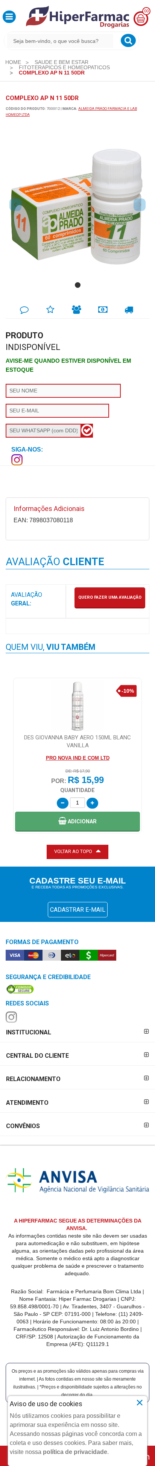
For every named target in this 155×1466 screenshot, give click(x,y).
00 (146, 11)
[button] (9, 16)
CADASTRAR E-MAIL (77, 909)
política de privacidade (75, 1452)
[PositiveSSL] (20, 989)
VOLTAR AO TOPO (73, 851)
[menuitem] (13, 62)
